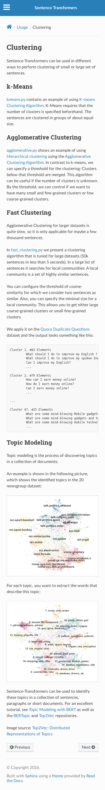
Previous (22, 747)
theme (57, 776)
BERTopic (22, 716)
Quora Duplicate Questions (65, 329)
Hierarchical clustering (27, 156)
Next (86, 747)
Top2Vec (46, 716)
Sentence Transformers (56, 8)
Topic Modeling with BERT (52, 710)
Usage (22, 27)
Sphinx (31, 776)
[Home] (9, 27)
